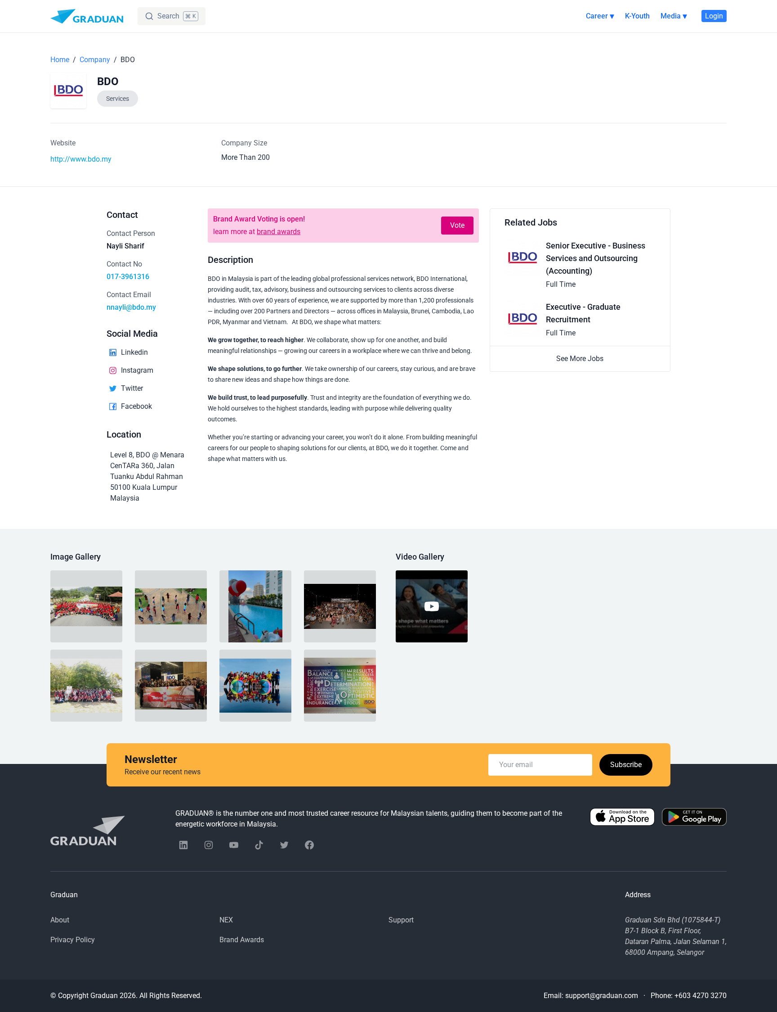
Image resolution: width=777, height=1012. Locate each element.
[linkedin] (183, 845)
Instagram (137, 370)
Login (714, 16)
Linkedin (134, 352)
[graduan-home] (86, 16)
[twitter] (284, 845)
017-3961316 (128, 276)
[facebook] (309, 845)
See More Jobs (579, 358)
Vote (457, 225)
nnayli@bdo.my (131, 307)
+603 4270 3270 (700, 995)
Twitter (132, 388)
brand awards (278, 231)
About (59, 920)
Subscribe (626, 764)
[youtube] (234, 845)
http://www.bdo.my (81, 159)
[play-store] (694, 819)
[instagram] (209, 845)
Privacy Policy (72, 939)
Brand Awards (241, 939)
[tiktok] (259, 845)
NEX (226, 920)
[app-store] (622, 819)
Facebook (136, 406)
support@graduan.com (601, 995)
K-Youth (637, 16)
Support (401, 920)
